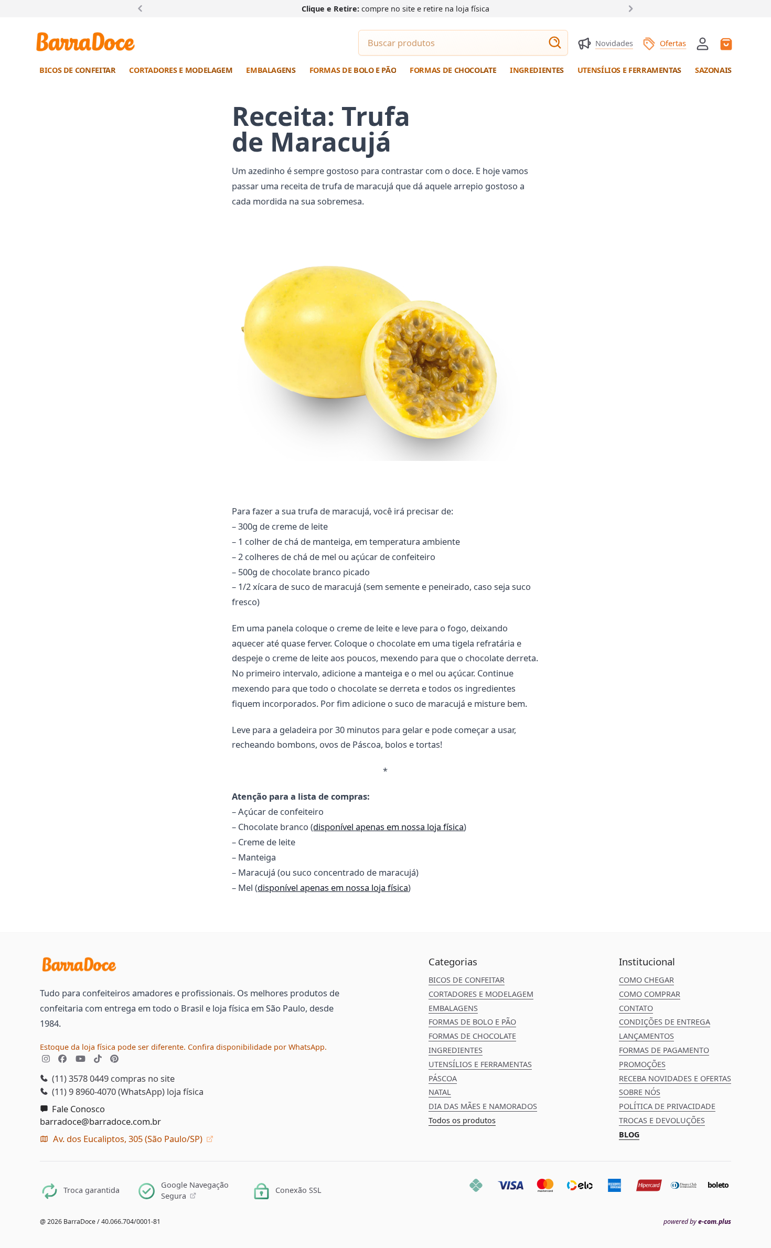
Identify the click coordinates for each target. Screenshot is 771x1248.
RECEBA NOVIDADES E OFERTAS (675, 1078)
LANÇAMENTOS (646, 1036)
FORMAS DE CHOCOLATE (472, 1036)
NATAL (440, 1092)
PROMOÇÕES (642, 1064)
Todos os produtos (462, 1120)
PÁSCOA (443, 1078)
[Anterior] (142, 8)
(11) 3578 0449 (79, 1078)
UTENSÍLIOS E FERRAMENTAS (480, 1064)
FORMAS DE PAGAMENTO (664, 1050)
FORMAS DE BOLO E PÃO (472, 1022)
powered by (697, 1222)
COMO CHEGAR (646, 980)
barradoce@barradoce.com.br (100, 1121)
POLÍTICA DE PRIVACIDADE (667, 1106)
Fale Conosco (77, 1109)
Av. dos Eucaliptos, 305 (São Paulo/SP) (128, 1139)
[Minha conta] (702, 43)
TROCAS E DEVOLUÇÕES (662, 1120)
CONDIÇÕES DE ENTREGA (664, 1022)
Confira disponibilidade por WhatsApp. (257, 1047)
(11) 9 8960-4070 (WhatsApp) (107, 1091)
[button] (702, 43)
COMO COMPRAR (649, 994)
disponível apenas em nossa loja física (388, 827)
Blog (629, 1134)
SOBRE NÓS (639, 1092)
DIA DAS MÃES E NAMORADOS (483, 1106)
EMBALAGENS (453, 1008)
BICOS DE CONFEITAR (467, 980)
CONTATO (636, 1008)
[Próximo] (628, 8)
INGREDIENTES (456, 1050)
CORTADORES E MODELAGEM (481, 994)
